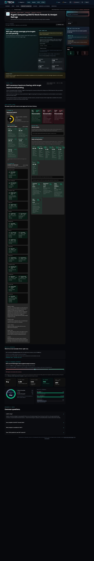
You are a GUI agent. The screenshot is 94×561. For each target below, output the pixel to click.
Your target (42, 43)
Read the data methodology (68, 437)
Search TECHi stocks (72, 12)
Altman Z (10, 376)
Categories (21, 2)
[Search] (82, 2)
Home (6, 9)
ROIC (13, 376)
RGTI (12, 9)
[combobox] (78, 14)
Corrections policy (86, 9)
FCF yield (21, 376)
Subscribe (77, 2)
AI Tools (43, 2)
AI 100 (38, 2)
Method (10, 177)
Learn (59, 2)
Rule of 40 (17, 376)
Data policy (81, 9)
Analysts (33, 2)
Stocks (28, 2)
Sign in (87, 2)
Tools (65, 2)
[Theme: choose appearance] (71, 2)
